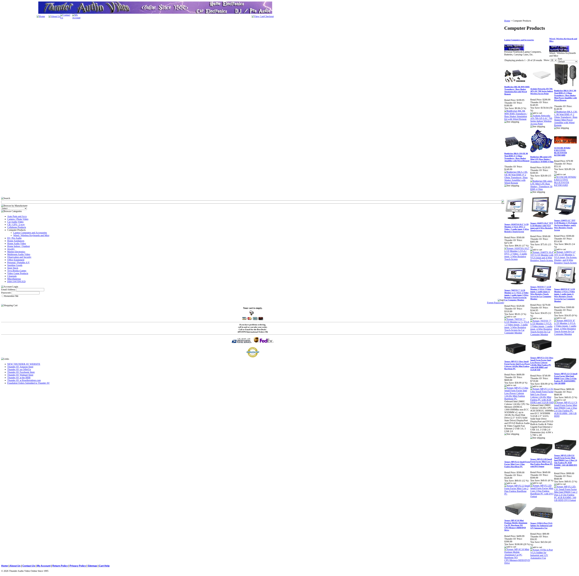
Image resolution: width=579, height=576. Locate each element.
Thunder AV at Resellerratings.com (24, 380)
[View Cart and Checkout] (263, 16)
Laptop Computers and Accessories (30, 232)
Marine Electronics (16, 251)
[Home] (41, 16)
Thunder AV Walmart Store (20, 375)
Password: (6, 292)
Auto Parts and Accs (17, 216)
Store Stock (12, 268)
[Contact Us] (66, 17)
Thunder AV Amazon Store (20, 366)
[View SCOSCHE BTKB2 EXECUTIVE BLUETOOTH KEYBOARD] (566, 185)
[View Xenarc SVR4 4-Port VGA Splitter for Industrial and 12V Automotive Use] (542, 558)
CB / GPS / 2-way (16, 224)
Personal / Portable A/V (18, 262)
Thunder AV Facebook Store (21, 372)
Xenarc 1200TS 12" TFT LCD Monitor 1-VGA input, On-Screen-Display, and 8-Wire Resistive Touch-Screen (565, 225)
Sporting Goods (14, 265)
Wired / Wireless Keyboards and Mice (31, 235)
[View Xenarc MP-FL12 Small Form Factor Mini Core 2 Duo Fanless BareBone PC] (517, 494)
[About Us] (54, 16)
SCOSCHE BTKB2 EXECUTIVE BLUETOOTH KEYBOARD (562, 151)
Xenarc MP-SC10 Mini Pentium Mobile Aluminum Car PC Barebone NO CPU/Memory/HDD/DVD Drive (515, 525)
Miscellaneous (14, 279)
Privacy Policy (78, 566)
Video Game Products (17, 273)
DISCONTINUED (16, 281)
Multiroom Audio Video (18, 254)
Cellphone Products (16, 227)
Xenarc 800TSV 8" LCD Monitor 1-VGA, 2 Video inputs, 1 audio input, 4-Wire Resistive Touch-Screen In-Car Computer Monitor (564, 295)
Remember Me (11, 296)
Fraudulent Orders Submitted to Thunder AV (28, 383)
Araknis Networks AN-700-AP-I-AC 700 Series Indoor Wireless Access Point (541, 91)
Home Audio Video (16, 243)
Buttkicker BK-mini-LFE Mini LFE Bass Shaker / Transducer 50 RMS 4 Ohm (542, 159)
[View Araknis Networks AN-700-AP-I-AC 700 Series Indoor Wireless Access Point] (542, 123)
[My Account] (78, 17)
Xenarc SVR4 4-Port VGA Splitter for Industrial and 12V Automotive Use (541, 525)
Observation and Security (19, 257)
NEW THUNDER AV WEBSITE (23, 364)
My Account (44, 566)
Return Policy (60, 566)
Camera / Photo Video (17, 219)
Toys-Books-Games (16, 270)
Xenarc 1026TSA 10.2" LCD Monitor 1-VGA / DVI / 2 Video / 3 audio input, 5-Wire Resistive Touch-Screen (516, 228)
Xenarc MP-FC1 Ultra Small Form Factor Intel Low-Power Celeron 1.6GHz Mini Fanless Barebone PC (517, 365)
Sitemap (92, 566)
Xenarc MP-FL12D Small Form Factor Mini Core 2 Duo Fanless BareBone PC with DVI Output (541, 463)
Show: (547, 60)
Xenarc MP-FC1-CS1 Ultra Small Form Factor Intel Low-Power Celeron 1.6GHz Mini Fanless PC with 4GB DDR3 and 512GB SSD (541, 364)
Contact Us (28, 566)
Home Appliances (15, 241)
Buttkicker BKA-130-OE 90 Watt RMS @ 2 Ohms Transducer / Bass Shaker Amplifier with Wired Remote (517, 157)
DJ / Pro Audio (14, 238)
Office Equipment (15, 260)
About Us (15, 566)
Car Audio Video (15, 222)
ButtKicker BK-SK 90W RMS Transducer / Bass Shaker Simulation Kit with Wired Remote (517, 90)
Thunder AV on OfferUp (19, 369)
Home (507, 20)
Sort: (560, 58)
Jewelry (11, 249)
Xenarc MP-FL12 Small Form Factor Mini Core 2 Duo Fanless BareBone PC (517, 464)
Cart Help (104, 566)
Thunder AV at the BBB (18, 377)
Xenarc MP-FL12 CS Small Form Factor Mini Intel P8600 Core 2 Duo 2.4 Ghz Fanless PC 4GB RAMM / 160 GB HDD (565, 378)
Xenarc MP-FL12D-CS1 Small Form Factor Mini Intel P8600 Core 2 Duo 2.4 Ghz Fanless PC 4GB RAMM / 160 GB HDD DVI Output (565, 461)
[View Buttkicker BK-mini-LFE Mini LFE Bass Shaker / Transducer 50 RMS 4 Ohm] (542, 189)
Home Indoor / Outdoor (18, 246)
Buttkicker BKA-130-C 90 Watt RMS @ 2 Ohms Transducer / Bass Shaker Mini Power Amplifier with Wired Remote (565, 95)
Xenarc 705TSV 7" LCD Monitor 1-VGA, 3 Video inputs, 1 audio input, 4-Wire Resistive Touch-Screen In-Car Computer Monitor (540, 293)
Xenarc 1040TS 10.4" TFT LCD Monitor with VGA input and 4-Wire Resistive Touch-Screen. (541, 227)
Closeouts (12, 276)
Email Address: (8, 289)
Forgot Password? (495, 302)
